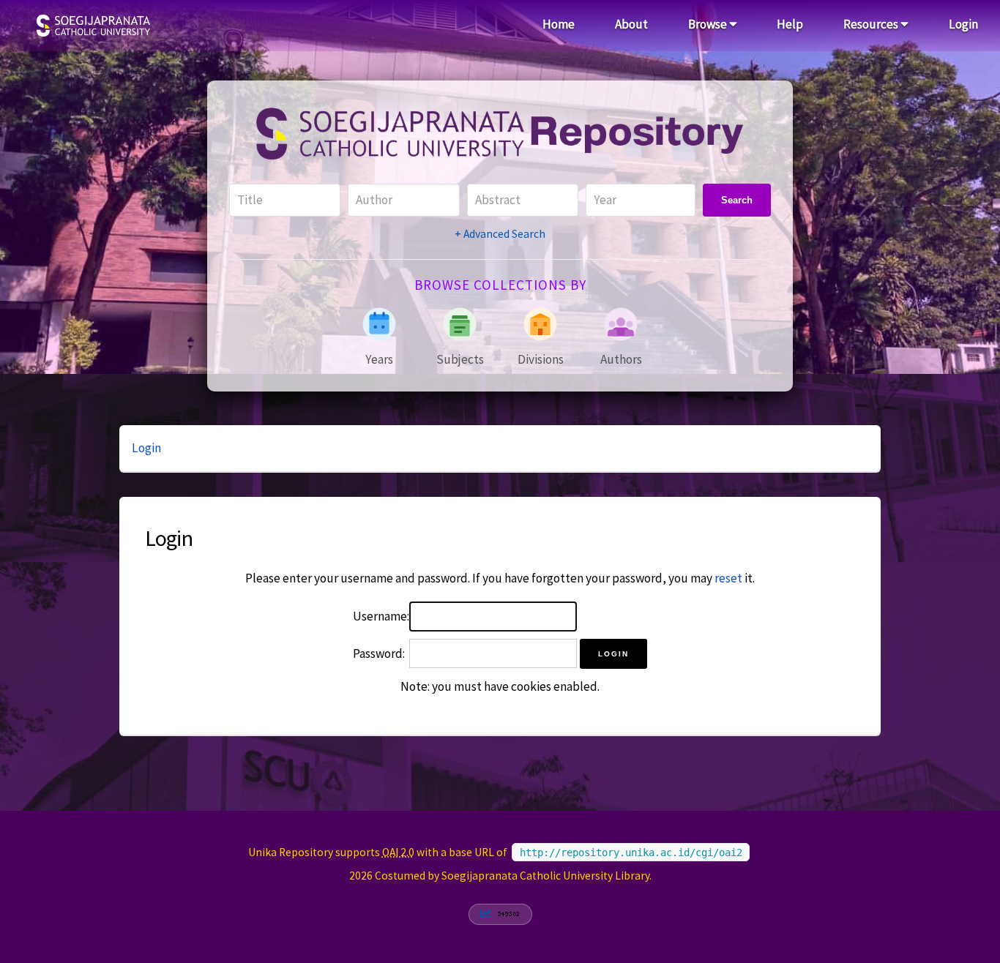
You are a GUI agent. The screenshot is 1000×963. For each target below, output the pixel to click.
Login (963, 24)
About (631, 24)
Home (558, 24)
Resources (871, 24)
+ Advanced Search (500, 234)
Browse (708, 24)
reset (728, 578)
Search (737, 200)
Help (790, 24)
